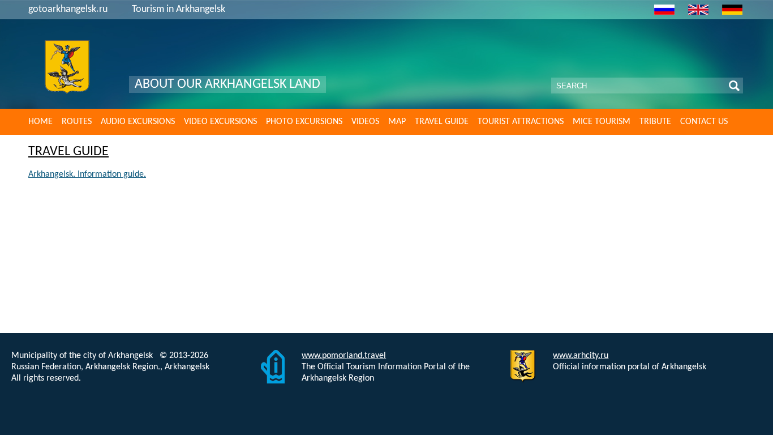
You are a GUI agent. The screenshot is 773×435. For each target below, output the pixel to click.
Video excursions (220, 121)
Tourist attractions (521, 121)
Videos (365, 121)
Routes (77, 121)
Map (397, 121)
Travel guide (442, 121)
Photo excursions (304, 121)
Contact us (704, 121)
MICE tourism (601, 121)
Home (40, 121)
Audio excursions (138, 121)
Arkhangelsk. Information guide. (87, 174)
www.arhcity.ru (580, 355)
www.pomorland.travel (344, 355)
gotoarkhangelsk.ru (68, 9)
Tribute (655, 121)
